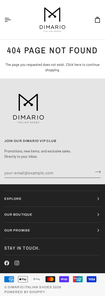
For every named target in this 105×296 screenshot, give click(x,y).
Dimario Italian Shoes (30, 287)
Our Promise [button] (17, 230)
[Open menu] (12, 19)
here (77, 64)
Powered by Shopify (24, 292)
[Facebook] (6, 263)
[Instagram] (17, 263)
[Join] (96, 172)
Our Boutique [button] (18, 214)
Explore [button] (13, 199)
